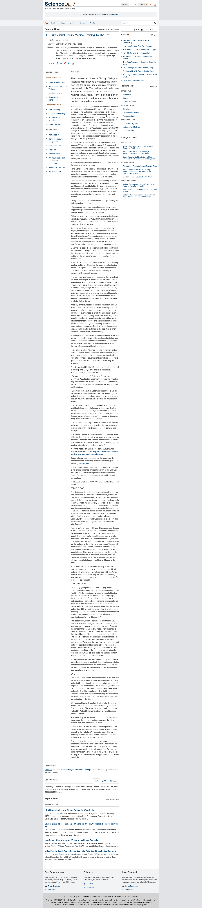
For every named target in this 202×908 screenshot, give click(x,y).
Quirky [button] (93, 23)
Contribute (87, 896)
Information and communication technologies (57, 160)
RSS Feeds (52, 889)
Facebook (90, 884)
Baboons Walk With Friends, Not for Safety (138, 71)
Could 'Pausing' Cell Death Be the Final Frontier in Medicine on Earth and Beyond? (139, 158)
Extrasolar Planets (129, 102)
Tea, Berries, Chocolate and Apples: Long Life (140, 49)
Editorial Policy (120, 896)
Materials (48, 769)
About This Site (69, 896)
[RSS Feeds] (150, 4)
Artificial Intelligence (130, 123)
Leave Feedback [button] (131, 886)
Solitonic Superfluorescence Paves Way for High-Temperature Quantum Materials (139, 196)
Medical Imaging (55, 93)
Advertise (96, 896)
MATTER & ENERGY (128, 105)
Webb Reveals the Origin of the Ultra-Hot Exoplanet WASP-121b (138, 147)
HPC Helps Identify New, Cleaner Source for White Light (69, 810)
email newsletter (111, 14)
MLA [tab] (96, 781)
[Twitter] (61, 63)
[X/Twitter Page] (135, 4)
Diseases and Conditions (54, 98)
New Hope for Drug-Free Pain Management (139, 46)
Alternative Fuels (129, 116)
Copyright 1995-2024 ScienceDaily (59, 900)
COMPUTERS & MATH (128, 120)
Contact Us (129, 889)
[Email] (73, 63)
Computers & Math (53, 104)
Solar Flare (127, 94)
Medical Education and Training (58, 87)
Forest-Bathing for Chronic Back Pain (136, 53)
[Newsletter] (155, 4)
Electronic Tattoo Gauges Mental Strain (137, 177)
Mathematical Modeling (54, 118)
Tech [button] (63, 23)
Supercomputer (55, 171)
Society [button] (83, 23)
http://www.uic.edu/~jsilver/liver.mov (89, 454)
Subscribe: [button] (143, 5)
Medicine (52, 149)
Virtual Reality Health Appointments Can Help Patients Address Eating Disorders (80, 851)
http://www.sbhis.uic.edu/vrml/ (105, 451)
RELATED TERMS (52, 130)
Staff (79, 896)
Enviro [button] (72, 23)
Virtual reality (54, 134)
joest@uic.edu (83, 463)
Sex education (54, 153)
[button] (136, 30)
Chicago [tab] (113, 781)
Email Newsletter (54, 886)
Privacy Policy (108, 896)
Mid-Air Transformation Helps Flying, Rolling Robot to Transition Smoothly (139, 185)
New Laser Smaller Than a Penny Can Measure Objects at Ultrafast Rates (137, 152)
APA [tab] (104, 781)
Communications (129, 130)
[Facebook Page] (131, 4)
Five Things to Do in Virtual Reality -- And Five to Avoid (140, 190)
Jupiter (125, 98)
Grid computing (55, 145)
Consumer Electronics (131, 112)
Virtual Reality (54, 109)
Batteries (126, 109)
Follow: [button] (124, 5)
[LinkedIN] (69, 63)
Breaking (125, 34)
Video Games (54, 124)
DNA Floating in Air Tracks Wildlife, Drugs (138, 68)
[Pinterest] (65, 63)
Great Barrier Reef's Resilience (134, 80)
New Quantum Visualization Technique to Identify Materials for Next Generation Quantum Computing (138, 171)
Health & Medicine (53, 77)
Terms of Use (133, 896)
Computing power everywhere (56, 140)
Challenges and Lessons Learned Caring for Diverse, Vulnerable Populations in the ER (81, 825)
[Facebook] (57, 63)
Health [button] (53, 23)
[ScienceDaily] (60, 4)
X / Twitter (90, 887)
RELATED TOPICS (52, 72)
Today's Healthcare (57, 82)
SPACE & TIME (126, 91)
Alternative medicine (57, 167)
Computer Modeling (57, 113)
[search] (155, 23)
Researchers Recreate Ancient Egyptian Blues (140, 166)
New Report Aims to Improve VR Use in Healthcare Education (72, 840)
